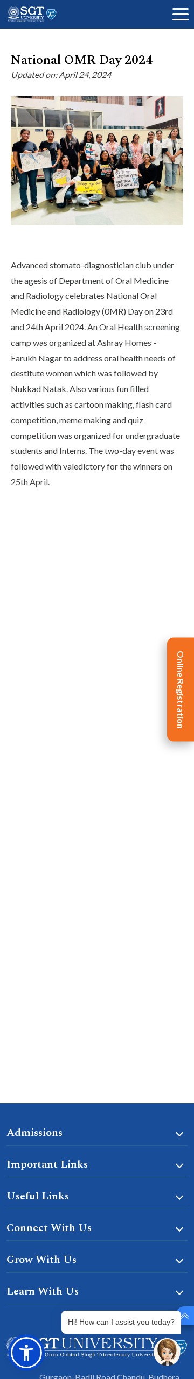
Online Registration (181, 690)
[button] (26, 1352)
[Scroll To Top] (184, 1315)
